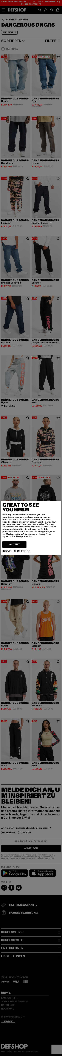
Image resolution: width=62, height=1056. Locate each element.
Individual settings (16, 551)
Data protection (24, 536)
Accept (14, 544)
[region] (31, 528)
